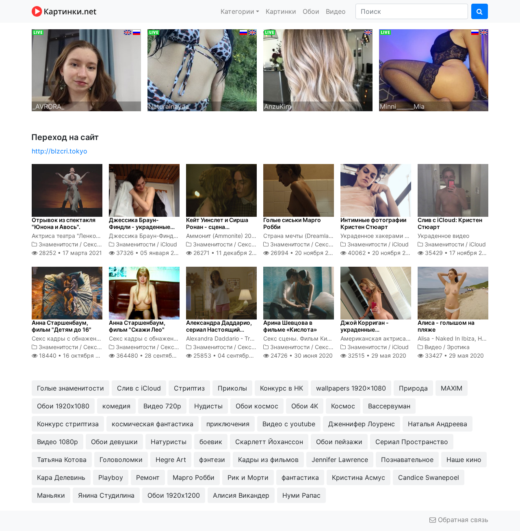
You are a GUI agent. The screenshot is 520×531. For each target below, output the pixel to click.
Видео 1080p (57, 442)
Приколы (232, 388)
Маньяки (51, 495)
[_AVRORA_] (86, 69)
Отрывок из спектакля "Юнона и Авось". (63, 223)
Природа (413, 388)
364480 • (154, 355)
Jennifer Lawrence (340, 459)
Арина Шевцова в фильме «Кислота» (290, 326)
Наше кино (463, 459)
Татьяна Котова (62, 459)
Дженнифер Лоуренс (361, 424)
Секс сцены (100, 244)
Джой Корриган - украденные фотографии (364, 329)
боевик (210, 442)
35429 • (457, 252)
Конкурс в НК (281, 388)
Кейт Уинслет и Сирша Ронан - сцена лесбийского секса (217, 226)
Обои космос (257, 406)
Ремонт (148, 477)
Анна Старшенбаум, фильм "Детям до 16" (61, 326)
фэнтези (212, 459)
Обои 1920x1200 (173, 495)
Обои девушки (114, 442)
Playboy (110, 477)
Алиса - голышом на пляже (446, 326)
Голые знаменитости (70, 388)
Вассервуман (389, 406)
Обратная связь (462, 520)
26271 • (227, 252)
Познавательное (407, 459)
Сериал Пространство (411, 442)
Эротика (458, 346)
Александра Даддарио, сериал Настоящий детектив (219, 329)
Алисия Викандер (241, 495)
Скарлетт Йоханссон (269, 442)
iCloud (168, 244)
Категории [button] (237, 11)
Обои (311, 11)
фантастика (300, 477)
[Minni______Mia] (433, 69)
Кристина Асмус (358, 477)
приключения (227, 424)
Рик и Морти (248, 477)
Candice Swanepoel (428, 477)
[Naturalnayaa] (202, 69)
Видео (336, 11)
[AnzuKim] (318, 69)
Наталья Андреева (437, 424)
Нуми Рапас (301, 495)
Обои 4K (304, 406)
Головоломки (121, 459)
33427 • (453, 355)
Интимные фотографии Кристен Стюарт (373, 223)
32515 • (376, 355)
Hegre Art (171, 459)
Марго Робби (193, 477)
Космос (343, 406)
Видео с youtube (288, 424)
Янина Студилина (106, 495)
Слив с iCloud (139, 388)
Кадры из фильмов (268, 459)
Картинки (281, 11)
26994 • (304, 252)
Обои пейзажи (339, 442)
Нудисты (208, 406)
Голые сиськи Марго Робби (292, 223)
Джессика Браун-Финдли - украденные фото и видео (139, 226)
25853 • (230, 355)
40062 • (381, 252)
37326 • (149, 252)
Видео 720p (162, 406)
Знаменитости (58, 244)
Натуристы (168, 442)
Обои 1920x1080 (63, 406)
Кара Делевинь (61, 477)
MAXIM (451, 388)
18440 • (73, 355)
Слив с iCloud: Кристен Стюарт (450, 223)
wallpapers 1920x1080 (351, 388)
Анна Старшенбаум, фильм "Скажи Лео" (137, 326)
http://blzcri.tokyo (59, 151)
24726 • (301, 355)
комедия (116, 406)
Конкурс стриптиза (68, 424)
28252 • (69, 252)
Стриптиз (189, 388)
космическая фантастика (152, 424)
